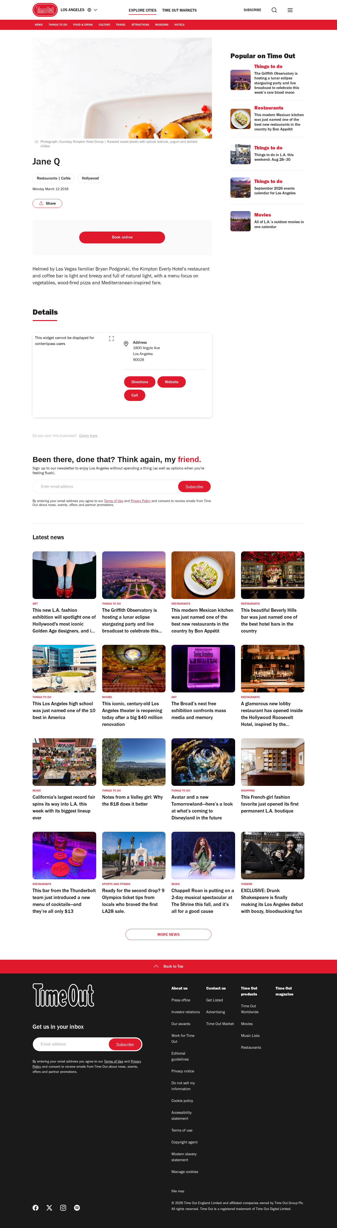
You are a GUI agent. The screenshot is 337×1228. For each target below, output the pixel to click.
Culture (104, 25)
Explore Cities (142, 11)
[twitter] (49, 1208)
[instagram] (63, 1208)
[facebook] (35, 1208)
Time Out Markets (179, 11)
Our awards (180, 1024)
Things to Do (58, 25)
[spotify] (77, 1208)
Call (134, 396)
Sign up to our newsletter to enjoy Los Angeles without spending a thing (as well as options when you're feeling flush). (118, 471)
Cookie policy (182, 1101)
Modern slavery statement (184, 1157)
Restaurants (251, 1048)
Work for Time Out (182, 1039)
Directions (139, 382)
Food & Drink (83, 25)
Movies (247, 1024)
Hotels (179, 25)
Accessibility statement (181, 1116)
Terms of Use (113, 501)
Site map (177, 1191)
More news (168, 935)
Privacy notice (182, 1072)
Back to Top (173, 967)
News (39, 25)
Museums (161, 25)
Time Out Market (220, 1024)
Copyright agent (184, 1143)
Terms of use (181, 1131)
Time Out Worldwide (250, 1009)
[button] (111, 338)
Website (171, 382)
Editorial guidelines (180, 1057)
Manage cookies (184, 1172)
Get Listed (214, 1001)
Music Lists (250, 1036)
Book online (122, 238)
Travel (121, 25)
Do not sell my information (183, 1086)
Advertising (215, 1012)
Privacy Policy (140, 501)
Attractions (140, 25)
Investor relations (185, 1012)
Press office (180, 1001)
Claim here (88, 436)
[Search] (274, 10)
